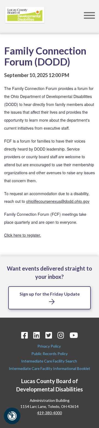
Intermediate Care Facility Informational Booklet (49, 368)
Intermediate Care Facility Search (49, 361)
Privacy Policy (49, 346)
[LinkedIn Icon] (36, 335)
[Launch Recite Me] (12, 416)
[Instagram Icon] (60, 335)
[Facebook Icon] (24, 335)
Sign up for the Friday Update (50, 293)
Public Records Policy (49, 353)
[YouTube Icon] (74, 335)
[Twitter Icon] (48, 335)
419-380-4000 (49, 412)
